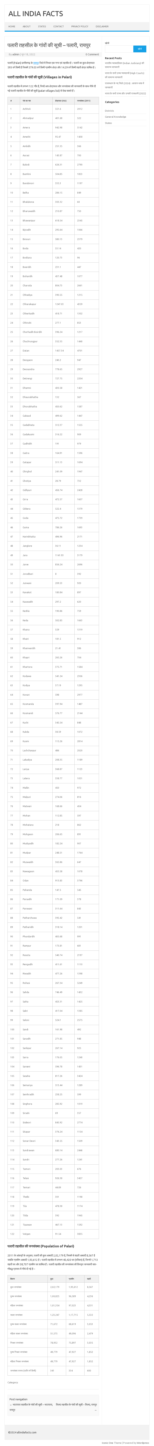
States (42, 26)
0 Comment (92, 54)
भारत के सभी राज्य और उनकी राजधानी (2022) (125, 93)
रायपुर (36, 62)
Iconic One (107, 1442)
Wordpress (143, 1442)
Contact (58, 26)
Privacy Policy (79, 26)
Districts (109, 110)
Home (11, 26)
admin (15, 54)
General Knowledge (115, 116)
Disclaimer (102, 26)
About (27, 26)
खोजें (107, 43)
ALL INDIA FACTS (35, 13)
